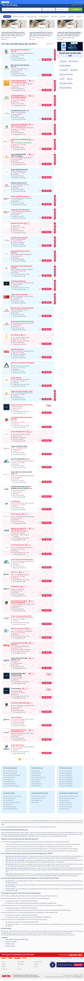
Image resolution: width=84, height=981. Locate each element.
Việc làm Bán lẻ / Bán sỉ (9, 777)
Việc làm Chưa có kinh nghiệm (67, 798)
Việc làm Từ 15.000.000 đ (65, 779)
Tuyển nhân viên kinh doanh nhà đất (14, 860)
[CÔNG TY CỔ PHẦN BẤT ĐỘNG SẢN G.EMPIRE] (6, 618)
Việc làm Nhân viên (8, 800)
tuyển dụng (44, 827)
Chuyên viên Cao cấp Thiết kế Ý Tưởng (22, 404)
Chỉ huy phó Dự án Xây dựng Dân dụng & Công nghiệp (19, 601)
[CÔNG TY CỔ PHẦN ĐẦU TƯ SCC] (6, 172)
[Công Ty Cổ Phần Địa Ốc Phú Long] (6, 67)
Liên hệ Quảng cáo (49, 976)
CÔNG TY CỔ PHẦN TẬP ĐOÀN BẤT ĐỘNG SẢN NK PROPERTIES (22, 476)
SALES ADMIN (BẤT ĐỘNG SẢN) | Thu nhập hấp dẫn (18, 155)
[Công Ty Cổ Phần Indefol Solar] (6, 489)
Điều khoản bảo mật (59, 976)
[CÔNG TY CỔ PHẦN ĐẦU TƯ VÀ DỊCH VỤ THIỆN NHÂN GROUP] (6, 283)
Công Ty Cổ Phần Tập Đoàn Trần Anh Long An (22, 719)
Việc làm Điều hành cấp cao (10, 808)
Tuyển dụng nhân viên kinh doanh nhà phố (16, 868)
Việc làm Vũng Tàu (10, 946)
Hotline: (77, 976)
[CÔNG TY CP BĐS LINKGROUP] (6, 98)
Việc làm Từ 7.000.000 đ (65, 775)
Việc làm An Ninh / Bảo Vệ (10, 771)
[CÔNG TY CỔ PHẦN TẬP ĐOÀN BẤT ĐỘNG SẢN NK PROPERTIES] (6, 474)
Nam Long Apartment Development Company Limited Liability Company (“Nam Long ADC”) (22, 323)
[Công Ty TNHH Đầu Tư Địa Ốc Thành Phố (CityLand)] (6, 199)
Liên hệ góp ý (68, 976)
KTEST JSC (14, 421)
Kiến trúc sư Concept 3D (18, 628)
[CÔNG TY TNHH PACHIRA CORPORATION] (6, 253)
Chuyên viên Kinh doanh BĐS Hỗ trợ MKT (19, 643)
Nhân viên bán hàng (65, 87)
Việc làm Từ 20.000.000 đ (65, 781)
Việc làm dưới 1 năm (64, 800)
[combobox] (22, 9)
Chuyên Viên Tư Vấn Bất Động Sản (19, 140)
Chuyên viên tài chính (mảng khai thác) (19, 658)
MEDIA (3, 961)
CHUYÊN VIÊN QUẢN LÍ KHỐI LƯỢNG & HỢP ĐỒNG (21, 418)
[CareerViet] (75, 954)
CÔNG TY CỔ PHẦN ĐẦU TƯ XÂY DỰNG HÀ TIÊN (22, 604)
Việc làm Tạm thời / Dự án (38, 798)
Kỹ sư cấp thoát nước (66, 83)
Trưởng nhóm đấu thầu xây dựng (20, 209)
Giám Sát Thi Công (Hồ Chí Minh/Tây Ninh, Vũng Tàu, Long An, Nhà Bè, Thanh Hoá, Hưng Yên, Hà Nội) (19, 529)
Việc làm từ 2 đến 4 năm (65, 802)
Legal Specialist (15, 501)
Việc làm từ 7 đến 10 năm (65, 806)
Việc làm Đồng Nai (10, 885)
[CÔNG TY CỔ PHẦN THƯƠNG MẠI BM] (6, 645)
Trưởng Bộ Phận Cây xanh (20, 110)
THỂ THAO (52, 961)
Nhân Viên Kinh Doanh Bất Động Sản (20, 50)
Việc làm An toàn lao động (10, 773)
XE (18, 966)
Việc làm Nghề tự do (36, 800)
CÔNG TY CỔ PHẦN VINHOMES (18, 112)
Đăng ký (73, 5)
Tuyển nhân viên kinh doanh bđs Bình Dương (16, 939)
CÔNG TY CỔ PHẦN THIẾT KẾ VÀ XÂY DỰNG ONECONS (21, 631)
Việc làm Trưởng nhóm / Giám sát (12, 802)
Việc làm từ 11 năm (64, 808)
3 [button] (26, 759)
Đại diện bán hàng (65, 65)
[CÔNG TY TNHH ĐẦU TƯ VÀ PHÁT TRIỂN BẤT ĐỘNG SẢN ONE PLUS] (6, 268)
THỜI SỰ (3, 964)
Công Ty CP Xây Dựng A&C (17, 589)
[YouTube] (81, 958)
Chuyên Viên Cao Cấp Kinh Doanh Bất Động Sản (21, 266)
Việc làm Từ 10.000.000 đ (65, 777)
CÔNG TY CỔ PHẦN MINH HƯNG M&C (20, 574)
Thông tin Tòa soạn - (68, 975)
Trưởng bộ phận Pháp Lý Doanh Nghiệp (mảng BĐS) (18, 96)
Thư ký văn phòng (16, 688)
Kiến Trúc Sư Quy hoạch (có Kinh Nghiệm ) (22, 363)
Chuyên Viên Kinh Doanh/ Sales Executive (20, 251)
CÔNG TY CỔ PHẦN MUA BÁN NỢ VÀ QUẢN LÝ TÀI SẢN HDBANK (22, 548)
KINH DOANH (21, 961)
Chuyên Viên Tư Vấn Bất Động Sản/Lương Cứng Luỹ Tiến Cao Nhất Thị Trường (19, 125)
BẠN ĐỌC (68, 964)
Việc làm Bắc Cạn (35, 781)
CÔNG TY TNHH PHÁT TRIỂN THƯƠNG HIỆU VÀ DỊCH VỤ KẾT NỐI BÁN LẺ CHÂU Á (22, 84)
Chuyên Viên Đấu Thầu (17, 745)
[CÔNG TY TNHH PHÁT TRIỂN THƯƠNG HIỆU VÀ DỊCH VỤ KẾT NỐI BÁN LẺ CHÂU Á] (6, 83)
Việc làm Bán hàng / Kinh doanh (11, 775)
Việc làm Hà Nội (35, 771)
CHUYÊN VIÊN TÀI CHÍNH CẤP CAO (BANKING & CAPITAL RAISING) (21, 487)
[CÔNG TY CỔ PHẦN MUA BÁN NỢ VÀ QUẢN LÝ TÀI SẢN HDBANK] (6, 547)
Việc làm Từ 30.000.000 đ (65, 783)
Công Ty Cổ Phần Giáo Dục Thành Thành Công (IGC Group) (22, 503)
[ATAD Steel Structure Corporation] (6, 531)
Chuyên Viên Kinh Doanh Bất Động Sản (22, 559)
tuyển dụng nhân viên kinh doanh (15, 836)
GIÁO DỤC (68, 961)
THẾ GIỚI (4, 966)
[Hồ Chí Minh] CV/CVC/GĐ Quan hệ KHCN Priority (18, 730)
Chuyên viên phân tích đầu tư (19, 446)
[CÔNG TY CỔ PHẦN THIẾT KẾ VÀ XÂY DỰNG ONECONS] (6, 631)
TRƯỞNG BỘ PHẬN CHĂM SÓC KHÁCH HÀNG (18, 674)
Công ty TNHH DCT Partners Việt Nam (20, 434)
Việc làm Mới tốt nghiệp (9, 798)
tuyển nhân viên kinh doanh (40, 820)
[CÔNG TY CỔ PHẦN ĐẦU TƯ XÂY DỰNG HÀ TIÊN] (6, 603)
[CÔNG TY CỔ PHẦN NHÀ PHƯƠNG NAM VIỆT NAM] (6, 157)
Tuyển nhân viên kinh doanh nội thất (15, 874)
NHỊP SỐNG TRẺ (37, 961)
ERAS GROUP (14, 661)
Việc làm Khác (35, 802)
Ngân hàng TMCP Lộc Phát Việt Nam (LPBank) (22, 733)
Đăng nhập (79, 5)
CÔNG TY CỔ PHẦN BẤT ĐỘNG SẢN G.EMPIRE (22, 617)
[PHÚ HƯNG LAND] (6, 225)
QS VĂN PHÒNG (15, 586)
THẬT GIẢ (68, 966)
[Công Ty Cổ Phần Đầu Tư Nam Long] (6, 185)
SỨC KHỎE (52, 966)
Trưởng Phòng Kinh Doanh (18, 281)
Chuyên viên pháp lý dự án (18, 431)
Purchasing (63, 61)
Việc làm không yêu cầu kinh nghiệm (68, 796)
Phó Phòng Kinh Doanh (17, 545)
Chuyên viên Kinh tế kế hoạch (19, 169)
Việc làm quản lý (9, 864)
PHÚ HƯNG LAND (15, 226)
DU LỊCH (20, 969)
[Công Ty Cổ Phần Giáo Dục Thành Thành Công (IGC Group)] (6, 504)
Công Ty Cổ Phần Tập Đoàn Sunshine (20, 379)
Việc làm (7, 944)
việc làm (23, 858)
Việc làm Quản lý (7, 804)
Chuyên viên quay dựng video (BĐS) (21, 616)
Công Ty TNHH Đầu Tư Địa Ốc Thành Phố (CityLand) (21, 198)
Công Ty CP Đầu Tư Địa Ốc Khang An (20, 366)
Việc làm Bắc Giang (36, 783)
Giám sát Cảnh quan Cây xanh (19, 237)
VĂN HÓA (36, 964)
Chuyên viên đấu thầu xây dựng (20, 196)
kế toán (62, 79)
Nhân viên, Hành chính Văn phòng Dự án (22, 308)
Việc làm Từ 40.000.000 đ (65, 785)
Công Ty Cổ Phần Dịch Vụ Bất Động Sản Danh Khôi (22, 351)
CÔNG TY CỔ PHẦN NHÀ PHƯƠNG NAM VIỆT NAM (21, 158)
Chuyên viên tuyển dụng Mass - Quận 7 (22, 391)
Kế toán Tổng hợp (16, 514)
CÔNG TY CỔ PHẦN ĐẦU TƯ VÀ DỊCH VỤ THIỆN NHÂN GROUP (22, 283)
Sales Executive (73, 61)
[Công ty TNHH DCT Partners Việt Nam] (6, 434)
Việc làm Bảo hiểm (8, 779)
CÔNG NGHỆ (21, 964)
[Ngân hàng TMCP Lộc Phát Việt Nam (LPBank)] (6, 732)
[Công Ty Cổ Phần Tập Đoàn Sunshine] (6, 380)
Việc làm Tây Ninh (10, 889)
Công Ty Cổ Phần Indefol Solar (18, 490)
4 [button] (29, 759)
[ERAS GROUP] (6, 660)
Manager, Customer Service (19, 183)
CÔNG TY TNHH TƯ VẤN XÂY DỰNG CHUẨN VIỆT (22, 747)
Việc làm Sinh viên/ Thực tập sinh (12, 796)
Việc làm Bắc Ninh (36, 785)
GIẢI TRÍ (35, 966)
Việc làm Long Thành (10, 941)
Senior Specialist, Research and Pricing (22, 321)
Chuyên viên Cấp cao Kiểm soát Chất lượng (21, 472)
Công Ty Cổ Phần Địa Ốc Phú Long (19, 69)
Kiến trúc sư (14, 572)
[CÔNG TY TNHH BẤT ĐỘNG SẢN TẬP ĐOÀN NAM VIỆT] (6, 127)
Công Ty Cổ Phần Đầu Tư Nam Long (20, 184)
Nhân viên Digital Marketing (20, 459)
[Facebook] (74, 958)
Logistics (69, 79)
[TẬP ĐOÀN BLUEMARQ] (6, 407)
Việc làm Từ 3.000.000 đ (65, 771)
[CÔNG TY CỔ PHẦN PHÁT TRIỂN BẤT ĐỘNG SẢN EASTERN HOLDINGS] (6, 52)
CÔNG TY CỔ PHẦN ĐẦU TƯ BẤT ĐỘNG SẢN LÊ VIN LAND (22, 296)
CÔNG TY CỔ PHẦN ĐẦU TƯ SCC (19, 171)
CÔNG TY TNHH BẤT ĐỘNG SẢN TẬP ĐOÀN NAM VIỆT (22, 128)
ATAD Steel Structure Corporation (19, 531)
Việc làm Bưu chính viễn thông (11, 785)
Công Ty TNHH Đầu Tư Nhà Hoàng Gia (20, 337)
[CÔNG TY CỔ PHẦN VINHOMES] (6, 113)
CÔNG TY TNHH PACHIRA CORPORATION (21, 254)
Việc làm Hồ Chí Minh (36, 773)
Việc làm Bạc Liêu (36, 779)
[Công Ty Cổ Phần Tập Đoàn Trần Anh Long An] (6, 720)
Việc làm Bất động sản (9, 781)
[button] (78, 2)
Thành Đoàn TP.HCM (77, 975)
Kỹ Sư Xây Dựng (15, 335)
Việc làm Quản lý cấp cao (9, 806)
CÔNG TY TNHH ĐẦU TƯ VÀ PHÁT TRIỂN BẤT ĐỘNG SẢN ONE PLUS (22, 269)
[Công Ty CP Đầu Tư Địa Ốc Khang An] (6, 365)
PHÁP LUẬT (4, 969)
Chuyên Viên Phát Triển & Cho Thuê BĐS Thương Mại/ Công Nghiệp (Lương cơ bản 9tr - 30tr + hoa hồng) (19, 81)
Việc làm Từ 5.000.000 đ (65, 773)
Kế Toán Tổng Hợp (16, 377)
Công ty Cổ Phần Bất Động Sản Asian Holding (22, 461)
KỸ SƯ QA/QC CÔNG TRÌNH (18, 703)
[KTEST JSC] (6, 420)
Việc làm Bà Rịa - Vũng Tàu (38, 777)
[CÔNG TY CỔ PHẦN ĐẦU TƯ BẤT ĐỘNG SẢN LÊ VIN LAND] (6, 297)
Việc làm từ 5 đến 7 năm (65, 804)
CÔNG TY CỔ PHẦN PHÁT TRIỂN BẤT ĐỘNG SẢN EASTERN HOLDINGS (23, 53)
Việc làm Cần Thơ (10, 881)
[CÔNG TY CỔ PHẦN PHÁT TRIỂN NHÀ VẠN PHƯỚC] (6, 142)
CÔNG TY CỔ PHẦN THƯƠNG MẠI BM (20, 646)
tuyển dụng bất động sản (15, 841)
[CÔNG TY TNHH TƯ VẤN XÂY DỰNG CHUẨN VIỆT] (6, 747)
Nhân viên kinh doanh (17, 223)
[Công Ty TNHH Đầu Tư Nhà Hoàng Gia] (6, 337)
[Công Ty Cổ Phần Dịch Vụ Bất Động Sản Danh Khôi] (6, 352)
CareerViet (11, 827)
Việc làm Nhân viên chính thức (39, 796)
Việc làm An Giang (36, 775)
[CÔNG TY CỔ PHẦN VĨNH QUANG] (6, 448)
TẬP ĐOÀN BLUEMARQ (16, 406)
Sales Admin (73, 70)
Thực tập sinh (64, 70)
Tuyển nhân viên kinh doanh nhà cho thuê (16, 856)
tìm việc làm (22, 827)
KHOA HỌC (52, 964)
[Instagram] (78, 958)
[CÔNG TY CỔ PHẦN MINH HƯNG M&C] (6, 574)
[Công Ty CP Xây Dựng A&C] (6, 589)
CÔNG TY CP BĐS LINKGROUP (18, 99)
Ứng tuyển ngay (46, 59)
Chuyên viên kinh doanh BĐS (19, 294)
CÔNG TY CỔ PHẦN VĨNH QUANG (19, 448)
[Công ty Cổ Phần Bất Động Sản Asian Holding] (6, 461)
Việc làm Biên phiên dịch (9, 783)
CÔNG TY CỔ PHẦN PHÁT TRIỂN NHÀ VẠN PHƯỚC (21, 143)
